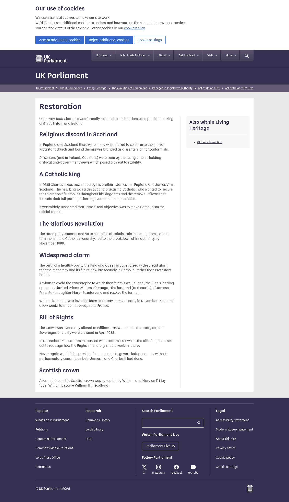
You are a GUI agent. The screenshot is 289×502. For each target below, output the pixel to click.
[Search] (247, 55)
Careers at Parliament (50, 439)
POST (89, 439)
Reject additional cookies (109, 40)
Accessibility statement (232, 420)
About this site (226, 439)
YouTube (193, 472)
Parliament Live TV (160, 446)
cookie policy (134, 28)
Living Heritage (96, 88)
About (162, 55)
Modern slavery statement (234, 429)
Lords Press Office (47, 457)
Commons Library (98, 420)
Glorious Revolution (209, 142)
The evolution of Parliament (129, 88)
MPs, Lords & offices (133, 55)
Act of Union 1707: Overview (242, 88)
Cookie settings (150, 40)
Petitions (41, 429)
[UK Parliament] (51, 58)
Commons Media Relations (54, 448)
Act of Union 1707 (209, 88)
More (229, 55)
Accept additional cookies (59, 40)
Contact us (43, 467)
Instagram (158, 472)
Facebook (176, 472)
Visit (210, 55)
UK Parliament (61, 75)
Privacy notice (226, 448)
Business (102, 55)
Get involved (187, 55)
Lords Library (94, 429)
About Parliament (71, 88)
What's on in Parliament (52, 420)
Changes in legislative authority (172, 88)
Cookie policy (225, 457)
